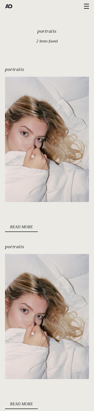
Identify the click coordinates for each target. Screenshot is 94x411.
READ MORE (21, 227)
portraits (14, 69)
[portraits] (47, 139)
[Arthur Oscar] (9, 6)
